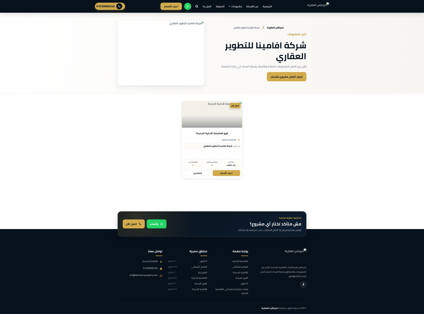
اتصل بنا (207, 6)
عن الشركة (252, 6)
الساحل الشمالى (240, 267)
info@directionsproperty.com (143, 275)
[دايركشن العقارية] (288, 255)
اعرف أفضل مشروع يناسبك (287, 76)
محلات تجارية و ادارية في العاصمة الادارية (231, 291)
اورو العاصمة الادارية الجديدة (212, 133)
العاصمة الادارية (229, 139)
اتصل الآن (131, 223)
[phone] (119, 6)
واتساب (154, 223)
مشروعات (236, 6)
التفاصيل (197, 173)
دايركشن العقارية (270, 308)
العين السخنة (242, 278)
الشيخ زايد (187, 273)
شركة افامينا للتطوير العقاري (217, 146)
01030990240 (105, 6)
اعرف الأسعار (171, 6)
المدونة (220, 6)
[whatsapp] (187, 6)
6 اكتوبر (244, 284)
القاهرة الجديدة (240, 273)
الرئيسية (267, 6)
